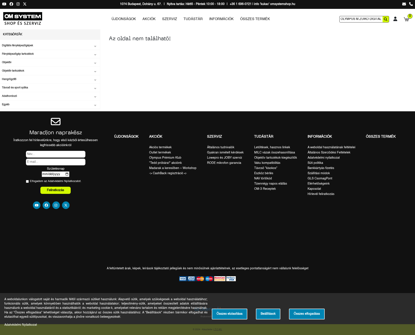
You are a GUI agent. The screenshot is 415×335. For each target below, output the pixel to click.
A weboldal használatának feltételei (331, 147)
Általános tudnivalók (220, 147)
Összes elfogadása (307, 314)
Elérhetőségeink (319, 183)
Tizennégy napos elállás (270, 183)
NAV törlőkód (263, 178)
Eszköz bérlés (263, 173)
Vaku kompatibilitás (267, 162)
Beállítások (268, 314)
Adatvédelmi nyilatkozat (324, 157)
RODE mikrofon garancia (224, 162)
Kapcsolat (314, 188)
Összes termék (255, 19)
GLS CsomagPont (320, 178)
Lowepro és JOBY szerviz (224, 157)
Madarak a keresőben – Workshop (172, 168)
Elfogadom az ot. (55, 181)
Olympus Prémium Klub (165, 157)
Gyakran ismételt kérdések (225, 152)
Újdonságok (124, 19)
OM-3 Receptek (265, 188)
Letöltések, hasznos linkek (272, 147)
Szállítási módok (319, 173)
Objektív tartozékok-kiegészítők (275, 157)
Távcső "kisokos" (265, 168)
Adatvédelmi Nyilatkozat (63, 181)
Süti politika (315, 162)
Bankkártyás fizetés (321, 168)
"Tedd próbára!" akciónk (165, 162)
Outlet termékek (160, 152)
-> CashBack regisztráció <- (168, 173)
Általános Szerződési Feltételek (329, 152)
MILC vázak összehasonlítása (274, 152)
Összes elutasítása (230, 314)
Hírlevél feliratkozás (321, 194)
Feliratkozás (55, 190)
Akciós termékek (160, 147)
